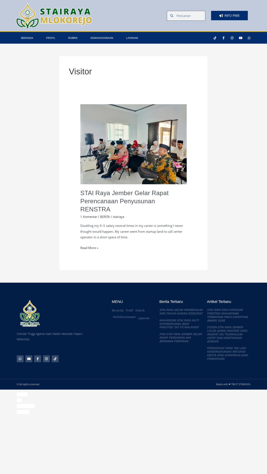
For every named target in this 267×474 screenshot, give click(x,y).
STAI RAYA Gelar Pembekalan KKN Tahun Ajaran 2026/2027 (181, 311)
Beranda (27, 38)
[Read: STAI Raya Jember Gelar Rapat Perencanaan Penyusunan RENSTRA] (133, 144)
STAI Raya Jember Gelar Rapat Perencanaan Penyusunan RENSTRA (124, 201)
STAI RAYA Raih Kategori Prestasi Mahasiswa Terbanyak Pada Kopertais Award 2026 (227, 315)
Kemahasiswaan (102, 38)
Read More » (89, 247)
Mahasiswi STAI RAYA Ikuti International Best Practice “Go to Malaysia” (179, 324)
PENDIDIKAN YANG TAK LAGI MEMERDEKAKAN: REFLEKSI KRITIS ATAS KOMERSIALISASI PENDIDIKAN (227, 353)
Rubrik (73, 38)
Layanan (132, 38)
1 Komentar (88, 217)
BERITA (105, 217)
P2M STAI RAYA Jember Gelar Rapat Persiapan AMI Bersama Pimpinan (180, 337)
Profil (50, 38)
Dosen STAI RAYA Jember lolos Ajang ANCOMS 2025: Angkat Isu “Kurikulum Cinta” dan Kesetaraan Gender (227, 334)
